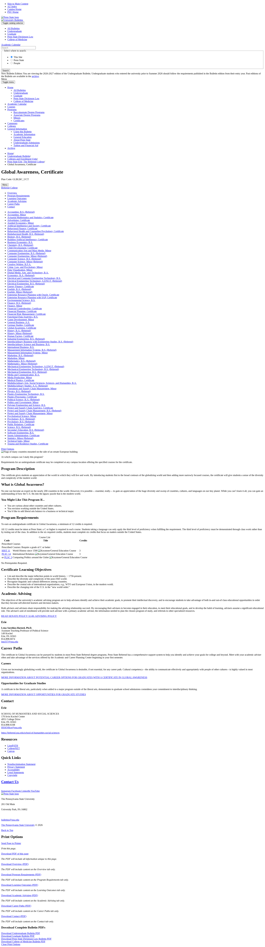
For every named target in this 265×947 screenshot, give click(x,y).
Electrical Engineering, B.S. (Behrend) (26, 283)
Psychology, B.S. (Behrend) (21, 421)
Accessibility (13, 769)
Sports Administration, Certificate (23, 435)
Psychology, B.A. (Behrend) (21, 419)
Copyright (12, 775)
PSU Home (13, 12)
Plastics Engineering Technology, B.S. (25, 394)
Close (10, 944)
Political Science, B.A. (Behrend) (23, 399)
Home (10, 87)
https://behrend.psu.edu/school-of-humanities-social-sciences (30, 732)
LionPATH (12, 745)
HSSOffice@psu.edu (11, 727)
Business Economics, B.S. (20, 242)
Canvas (11, 751)
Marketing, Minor (16, 358)
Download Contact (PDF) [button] (13, 916)
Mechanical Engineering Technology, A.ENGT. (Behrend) (35, 366)
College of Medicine (17, 39)
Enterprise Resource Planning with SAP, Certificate (32, 297)
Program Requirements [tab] (18, 195)
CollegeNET (13, 748)
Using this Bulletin (22, 131)
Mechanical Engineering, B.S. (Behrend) (27, 372)
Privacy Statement (16, 767)
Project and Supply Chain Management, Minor (30, 413)
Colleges (11, 126)
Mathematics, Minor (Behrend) (22, 363)
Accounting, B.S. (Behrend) (21, 212)
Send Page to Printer (11, 843)
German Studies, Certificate (20, 325)
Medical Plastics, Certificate (20, 380)
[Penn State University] (10, 17)
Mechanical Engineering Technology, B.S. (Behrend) (33, 369)
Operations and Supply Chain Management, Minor (31, 388)
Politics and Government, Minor (22, 402)
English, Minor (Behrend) (19, 292)
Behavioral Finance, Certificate (22, 228)
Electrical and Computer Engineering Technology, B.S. (34, 278)
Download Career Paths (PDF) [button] (16, 906)
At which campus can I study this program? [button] (22, 457)
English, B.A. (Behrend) (19, 289)
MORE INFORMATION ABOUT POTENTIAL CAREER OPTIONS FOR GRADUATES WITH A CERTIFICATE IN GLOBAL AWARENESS (74, 677)
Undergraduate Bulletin (18, 156)
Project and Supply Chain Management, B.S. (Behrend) (34, 410)
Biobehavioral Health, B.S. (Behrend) (25, 234)
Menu (4, 185)
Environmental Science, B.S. (21, 300)
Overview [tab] (12, 193)
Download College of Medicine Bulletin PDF (23, 941)
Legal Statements (15, 772)
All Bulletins (13, 28)
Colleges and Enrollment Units (22, 159)
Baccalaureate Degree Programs (28, 112)
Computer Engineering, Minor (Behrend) (27, 256)
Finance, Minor (14, 305)
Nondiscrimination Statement (21, 764)
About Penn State (22, 140)
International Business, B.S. (20, 347)
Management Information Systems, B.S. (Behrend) (31, 350)
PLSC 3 (8, 557)
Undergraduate (14, 31)
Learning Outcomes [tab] (17, 198)
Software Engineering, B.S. (20, 432)
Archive (11, 148)
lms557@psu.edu (9, 641)
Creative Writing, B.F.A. (19, 264)
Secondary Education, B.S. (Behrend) (25, 430)
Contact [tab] (11, 206)
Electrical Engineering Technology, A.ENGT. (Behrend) (34, 281)
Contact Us (10, 782)
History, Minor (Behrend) (19, 333)
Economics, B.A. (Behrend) (21, 275)
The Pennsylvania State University (18, 825)
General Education (22, 137)
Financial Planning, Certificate (22, 311)
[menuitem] (135, 28)
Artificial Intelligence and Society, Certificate (29, 225)
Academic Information (24, 134)
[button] (7, 449)
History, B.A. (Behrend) (19, 330)
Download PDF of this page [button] (15, 853)
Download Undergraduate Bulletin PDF (20, 933)
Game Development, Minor (20, 319)
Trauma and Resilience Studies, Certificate (27, 443)
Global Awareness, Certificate (21, 328)
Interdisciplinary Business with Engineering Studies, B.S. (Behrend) (40, 341)
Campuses (12, 123)
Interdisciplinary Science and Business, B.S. (28, 344)
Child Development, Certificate (22, 248)
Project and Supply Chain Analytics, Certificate (30, 408)
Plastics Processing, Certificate (22, 397)
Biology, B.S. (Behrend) (19, 236)
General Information (17, 129)
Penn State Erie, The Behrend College (25, 161)
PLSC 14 (6, 554)
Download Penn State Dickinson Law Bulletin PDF (26, 938)
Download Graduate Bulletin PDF (18, 936)
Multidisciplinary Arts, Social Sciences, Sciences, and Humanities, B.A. (42, 383)
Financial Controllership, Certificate (24, 308)
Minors (16, 118)
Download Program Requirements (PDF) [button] (21, 874)
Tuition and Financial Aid (25, 145)
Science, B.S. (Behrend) (19, 427)
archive (35, 76)
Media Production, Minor (19, 377)
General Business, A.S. (18, 322)
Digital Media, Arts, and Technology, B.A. (28, 272)
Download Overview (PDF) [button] (15, 864)
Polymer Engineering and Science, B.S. (26, 405)
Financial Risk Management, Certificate (26, 314)
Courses (11, 106)
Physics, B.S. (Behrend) (19, 391)
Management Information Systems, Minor (27, 352)
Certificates (18, 120)
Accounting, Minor (16, 214)
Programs (12, 109)
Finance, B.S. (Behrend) (19, 303)
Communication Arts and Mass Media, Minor (29, 250)
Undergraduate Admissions (26, 142)
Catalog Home (14, 9)
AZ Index (12, 6)
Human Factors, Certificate (20, 336)
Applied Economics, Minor (20, 223)
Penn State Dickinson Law (20, 36)
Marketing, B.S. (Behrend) (20, 355)
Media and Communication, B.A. (23, 374)
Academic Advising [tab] (17, 201)
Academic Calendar (17, 104)
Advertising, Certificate (18, 220)
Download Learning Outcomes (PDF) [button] (19, 885)
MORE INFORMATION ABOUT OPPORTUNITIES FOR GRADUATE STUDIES (43, 694)
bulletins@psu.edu (10, 820)
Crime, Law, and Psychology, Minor (25, 267)
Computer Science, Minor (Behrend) (25, 261)
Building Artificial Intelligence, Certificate (27, 239)
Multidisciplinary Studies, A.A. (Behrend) (27, 386)
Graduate (11, 34)
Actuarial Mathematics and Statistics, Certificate (30, 217)
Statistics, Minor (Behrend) (20, 438)
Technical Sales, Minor (18, 441)
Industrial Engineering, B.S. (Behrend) (26, 339)
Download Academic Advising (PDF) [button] (19, 895)
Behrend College (9, 187)
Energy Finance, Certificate (20, 286)
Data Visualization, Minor (19, 270)
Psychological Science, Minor (21, 416)
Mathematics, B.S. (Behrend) (21, 361)
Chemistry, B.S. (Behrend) (20, 245)
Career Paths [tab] (13, 204)
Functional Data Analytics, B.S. (22, 317)
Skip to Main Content (17, 3)
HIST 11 (6, 550)
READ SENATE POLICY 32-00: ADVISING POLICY (29, 616)
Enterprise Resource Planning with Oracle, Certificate (33, 294)
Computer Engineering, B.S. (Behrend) (26, 253)
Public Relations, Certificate (20, 424)
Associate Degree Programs (26, 115)
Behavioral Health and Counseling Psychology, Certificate (35, 231)
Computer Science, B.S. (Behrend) (24, 259)
